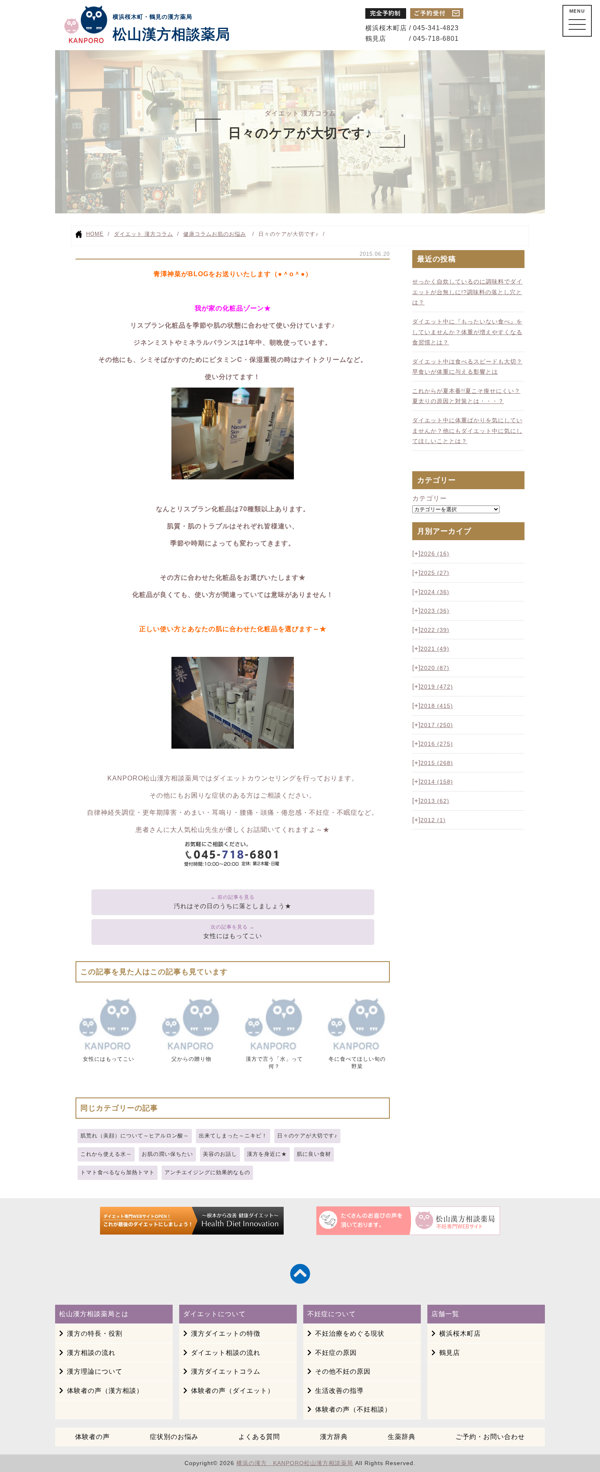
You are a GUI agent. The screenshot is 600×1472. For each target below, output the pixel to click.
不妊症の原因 (336, 1352)
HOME (95, 234)
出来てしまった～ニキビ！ (233, 1136)
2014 (436, 781)
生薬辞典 (402, 1436)
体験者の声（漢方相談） (105, 1390)
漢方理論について (94, 1371)
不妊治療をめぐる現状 (349, 1333)
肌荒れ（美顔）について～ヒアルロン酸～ (134, 1136)
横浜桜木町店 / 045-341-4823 (412, 27)
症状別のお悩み (174, 1436)
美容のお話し (220, 1154)
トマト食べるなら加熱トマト (117, 1172)
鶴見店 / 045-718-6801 (412, 38)
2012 (433, 820)
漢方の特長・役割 (94, 1333)
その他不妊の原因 (343, 1371)
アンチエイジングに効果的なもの (207, 1172)
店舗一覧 (445, 1313)
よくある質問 (259, 1436)
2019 (436, 686)
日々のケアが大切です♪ (307, 1136)
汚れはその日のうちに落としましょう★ (232, 905)
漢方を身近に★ (267, 1154)
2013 (434, 801)
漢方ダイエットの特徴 (225, 1333)
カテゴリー (429, 498)
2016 (436, 743)
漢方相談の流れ (91, 1352)
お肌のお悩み (229, 234)
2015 (436, 763)
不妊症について (331, 1313)
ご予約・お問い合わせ (490, 1436)
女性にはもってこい (232, 935)
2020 (434, 668)
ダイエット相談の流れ (225, 1352)
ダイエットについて (214, 1313)
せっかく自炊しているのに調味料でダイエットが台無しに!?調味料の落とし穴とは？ (467, 292)
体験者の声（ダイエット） (232, 1390)
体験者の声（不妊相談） (353, 1409)
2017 (436, 725)
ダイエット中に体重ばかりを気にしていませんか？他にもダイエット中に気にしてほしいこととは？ (467, 430)
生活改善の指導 (339, 1390)
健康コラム (197, 234)
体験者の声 (92, 1436)
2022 (434, 630)
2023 (434, 610)
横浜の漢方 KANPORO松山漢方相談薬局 (294, 1463)
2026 (434, 553)
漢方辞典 (334, 1436)
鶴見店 (449, 1352)
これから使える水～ (106, 1154)
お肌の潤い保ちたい (167, 1154)
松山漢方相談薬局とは (94, 1313)
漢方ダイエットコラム (225, 1371)
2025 (434, 573)
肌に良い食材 (314, 1154)
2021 (434, 648)
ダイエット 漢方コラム (143, 234)
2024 (434, 592)
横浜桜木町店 (460, 1333)
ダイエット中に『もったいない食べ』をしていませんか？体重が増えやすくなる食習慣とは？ (467, 332)
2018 (436, 706)
